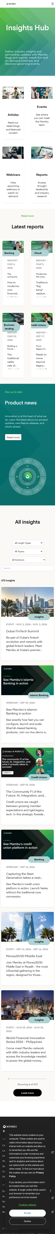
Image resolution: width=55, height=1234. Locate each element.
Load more (27, 1092)
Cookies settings (27, 1205)
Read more (13, 437)
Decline (27, 1221)
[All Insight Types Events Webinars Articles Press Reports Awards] (27, 543)
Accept (27, 1213)
